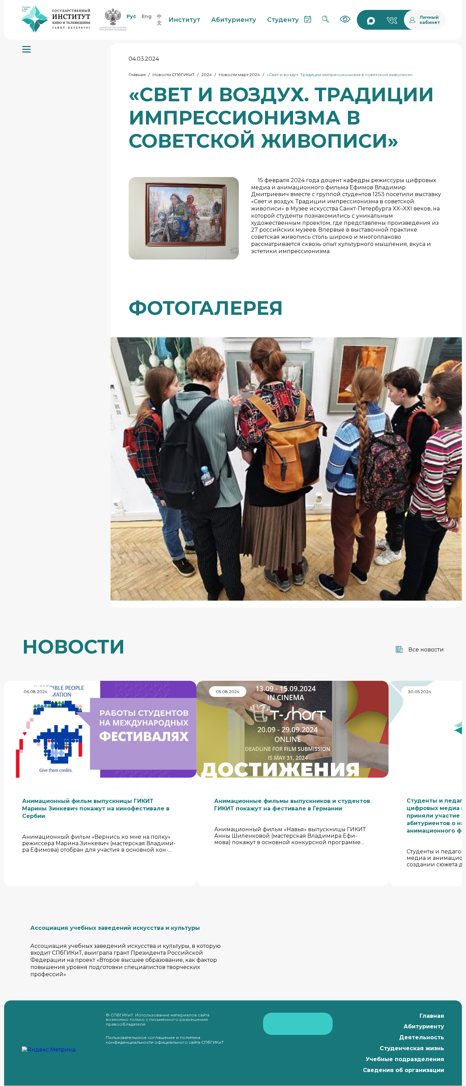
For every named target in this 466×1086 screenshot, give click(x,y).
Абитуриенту (424, 1026)
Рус (131, 16)
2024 (206, 74)
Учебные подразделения (405, 1059)
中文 (159, 19)
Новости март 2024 (239, 74)
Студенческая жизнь (412, 1048)
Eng (146, 16)
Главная (137, 74)
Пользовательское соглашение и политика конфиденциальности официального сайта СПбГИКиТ (165, 1040)
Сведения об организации (403, 1070)
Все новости (426, 649)
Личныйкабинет (430, 20)
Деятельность (421, 1037)
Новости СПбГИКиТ (173, 74)
